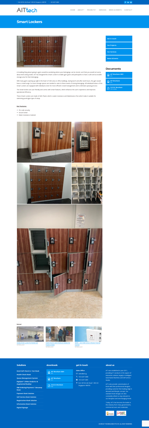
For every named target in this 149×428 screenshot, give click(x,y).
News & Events (115, 10)
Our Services (111, 52)
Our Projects (111, 45)
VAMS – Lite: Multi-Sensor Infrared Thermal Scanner (87, 344)
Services (102, 10)
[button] (44, 142)
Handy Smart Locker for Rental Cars (27, 343)
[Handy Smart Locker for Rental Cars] (30, 334)
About (80, 10)
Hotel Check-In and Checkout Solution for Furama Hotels (58, 344)
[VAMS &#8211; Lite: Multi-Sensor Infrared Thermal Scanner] (88, 334)
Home (72, 10)
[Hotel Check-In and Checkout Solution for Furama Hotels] (59, 334)
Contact (128, 10)
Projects (91, 10)
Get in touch (111, 39)
